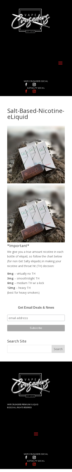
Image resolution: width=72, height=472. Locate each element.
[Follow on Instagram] (34, 84)
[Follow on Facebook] (26, 84)
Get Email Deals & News (36, 307)
